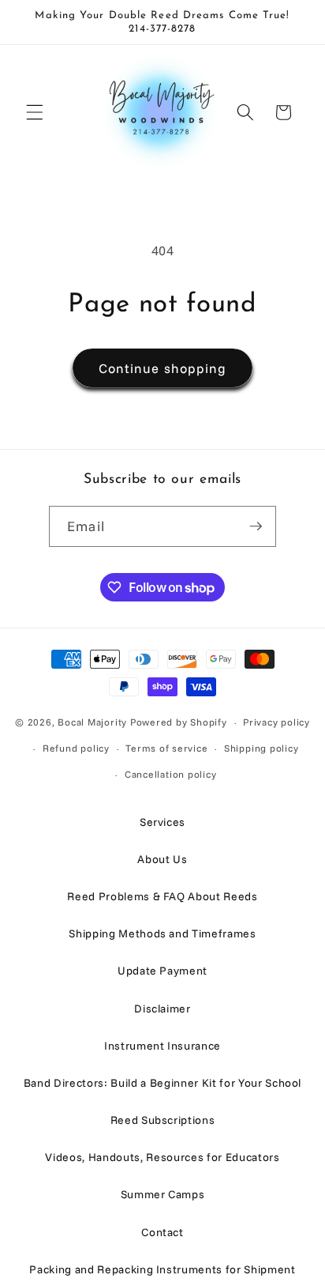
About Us (162, 859)
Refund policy (76, 748)
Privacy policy (276, 722)
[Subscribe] (256, 526)
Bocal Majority (92, 722)
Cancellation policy (171, 774)
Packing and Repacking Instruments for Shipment (162, 1269)
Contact (162, 1232)
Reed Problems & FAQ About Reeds (162, 896)
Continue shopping (163, 368)
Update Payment (162, 970)
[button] (35, 112)
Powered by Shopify (178, 722)
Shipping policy (261, 748)
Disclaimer (162, 1008)
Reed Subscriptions (162, 1120)
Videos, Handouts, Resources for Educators (162, 1157)
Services (162, 822)
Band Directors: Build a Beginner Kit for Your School (162, 1083)
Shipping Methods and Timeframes (162, 933)
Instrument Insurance (162, 1046)
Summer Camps (163, 1194)
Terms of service (166, 748)
